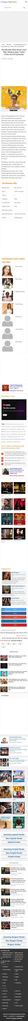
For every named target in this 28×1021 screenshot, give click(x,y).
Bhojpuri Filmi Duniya (16, 1014)
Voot (4, 982)
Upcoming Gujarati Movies (14, 835)
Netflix (17, 977)
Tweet (15, 609)
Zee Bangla (18, 993)
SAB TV (5, 1008)
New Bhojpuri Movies (14, 941)
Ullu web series (18, 959)
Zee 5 (4, 985)
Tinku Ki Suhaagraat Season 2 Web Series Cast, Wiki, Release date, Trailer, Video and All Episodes (17, 680)
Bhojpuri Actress (14, 945)
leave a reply (10, 58)
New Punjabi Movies (14, 853)
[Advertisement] (14, 27)
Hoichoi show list (19, 957)
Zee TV (5, 993)
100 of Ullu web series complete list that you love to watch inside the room (18, 880)
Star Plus (5, 991)
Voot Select (18, 982)
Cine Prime (4, 58)
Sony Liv (5, 979)
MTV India (5, 1002)
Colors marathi (19, 1005)
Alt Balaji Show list (7, 954)
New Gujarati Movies (14, 838)
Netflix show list (19, 952)
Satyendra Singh (15, 640)
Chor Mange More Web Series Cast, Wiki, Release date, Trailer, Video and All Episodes (17, 673)
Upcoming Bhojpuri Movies (14, 937)
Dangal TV (17, 999)
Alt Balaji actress (19, 954)
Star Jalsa (5, 1005)
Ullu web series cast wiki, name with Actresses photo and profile (18, 891)
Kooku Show (18, 961)
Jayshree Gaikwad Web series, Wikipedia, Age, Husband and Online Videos (18, 901)
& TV (16, 1002)
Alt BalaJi (5, 966)
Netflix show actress (7, 952)
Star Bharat (18, 996)
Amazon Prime (19, 966)
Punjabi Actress (14, 857)
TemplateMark (20, 1016)
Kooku (16, 974)
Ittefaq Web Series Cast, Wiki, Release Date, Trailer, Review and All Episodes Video (16, 688)
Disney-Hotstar (7, 969)
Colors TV (17, 991)
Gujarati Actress (14, 842)
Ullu (16, 979)
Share (15, 613)
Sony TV (5, 996)
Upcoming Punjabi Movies (14, 849)
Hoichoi (5, 974)
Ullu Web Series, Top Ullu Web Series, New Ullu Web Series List (18, 869)
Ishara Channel (7, 999)
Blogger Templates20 (17, 1018)
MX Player (5, 977)
